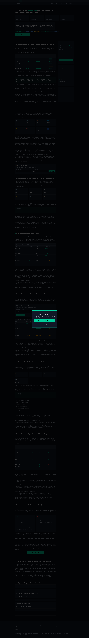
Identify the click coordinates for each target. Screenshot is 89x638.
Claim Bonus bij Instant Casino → (44, 320)
